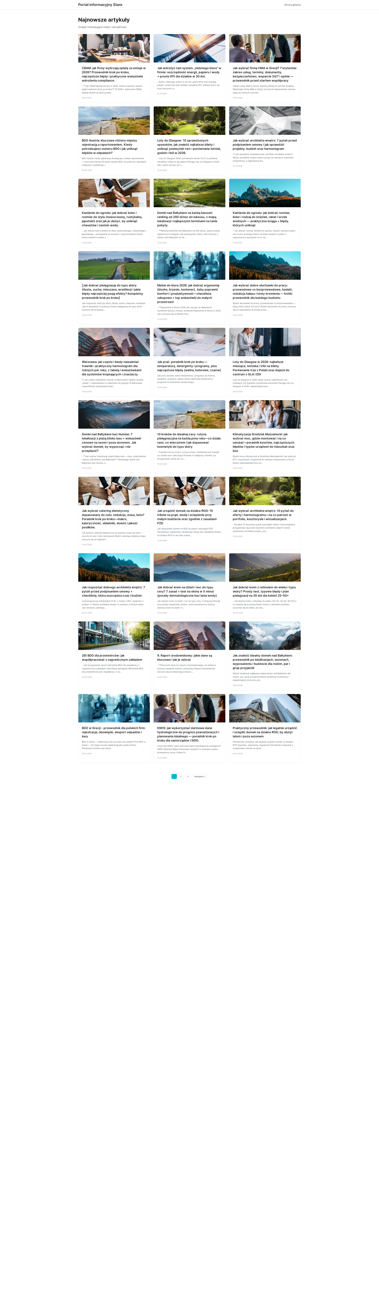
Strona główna (292, 4)
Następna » (199, 776)
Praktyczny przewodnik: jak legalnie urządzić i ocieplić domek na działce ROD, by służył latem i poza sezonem (265, 732)
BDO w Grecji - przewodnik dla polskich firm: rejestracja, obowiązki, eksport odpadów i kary (114, 732)
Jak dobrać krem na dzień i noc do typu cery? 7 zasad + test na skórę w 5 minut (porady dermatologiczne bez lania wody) (187, 591)
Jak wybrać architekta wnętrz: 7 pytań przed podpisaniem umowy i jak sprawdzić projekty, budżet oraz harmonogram (265, 145)
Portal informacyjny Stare (100, 5)
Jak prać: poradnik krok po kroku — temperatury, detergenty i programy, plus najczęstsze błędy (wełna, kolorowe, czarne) (189, 366)
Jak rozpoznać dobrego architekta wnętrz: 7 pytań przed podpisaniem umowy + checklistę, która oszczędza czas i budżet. (113, 591)
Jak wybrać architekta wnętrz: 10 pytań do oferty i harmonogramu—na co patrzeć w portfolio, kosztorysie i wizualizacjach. (263, 515)
